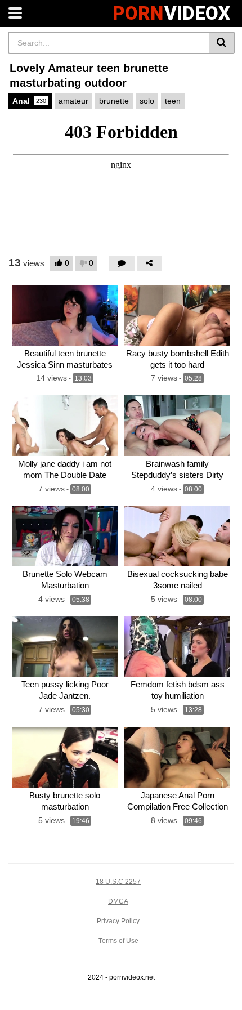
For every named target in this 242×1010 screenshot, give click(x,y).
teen (173, 100)
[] (222, 43)
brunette (114, 100)
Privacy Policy (118, 921)
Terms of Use (118, 941)
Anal (29, 100)
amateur (73, 100)
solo (147, 100)
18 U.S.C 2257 (118, 882)
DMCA (118, 901)
